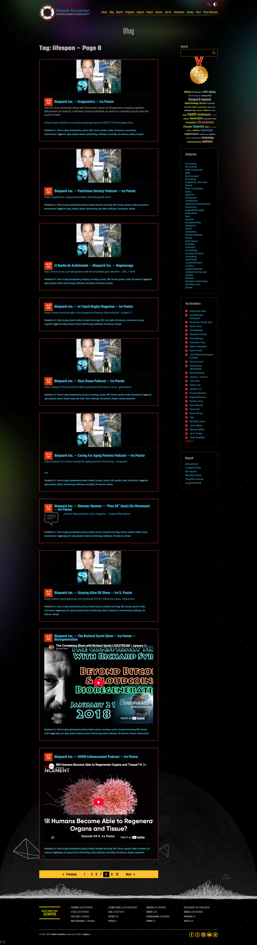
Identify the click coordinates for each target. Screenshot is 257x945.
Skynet (188, 185)
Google (185, 115)
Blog (111, 12)
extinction (199, 111)
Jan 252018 (48, 306)
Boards (119, 12)
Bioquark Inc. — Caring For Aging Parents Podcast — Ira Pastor (99, 456)
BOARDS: (187, 912)
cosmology (94, 279)
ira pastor (191, 122)
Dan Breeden (196, 330)
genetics (104, 130)
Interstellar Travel (210, 119)
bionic (188, 228)
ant (46, 472)
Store (198, 12)
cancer (194, 107)
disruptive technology (103, 205)
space (188, 138)
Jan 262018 (48, 265)
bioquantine (207, 95)
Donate (158, 12)
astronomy (190, 207)
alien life (189, 194)
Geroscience (191, 464)
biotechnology (91, 134)
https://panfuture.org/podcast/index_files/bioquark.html (77, 197)
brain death (102, 209)
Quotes (190, 12)
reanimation (130, 399)
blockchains (191, 241)
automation (191, 213)
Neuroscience (213, 127)
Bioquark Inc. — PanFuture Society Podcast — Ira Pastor (95, 191)
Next (128, 874)
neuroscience (131, 130)
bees (187, 216)
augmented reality (194, 210)
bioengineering (75, 130)
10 (117, 874)
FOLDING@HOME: (152, 917)
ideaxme (186, 119)
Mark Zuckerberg (194, 188)
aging (66, 130)
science (141, 320)
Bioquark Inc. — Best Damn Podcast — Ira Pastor (89, 381)
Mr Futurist (191, 471)
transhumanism (50, 134)
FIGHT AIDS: (75, 917)
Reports (140, 12)
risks (206, 134)
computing (190, 256)
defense (189, 278)
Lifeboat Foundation (58, 934)
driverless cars (192, 284)
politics (189, 131)
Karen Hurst (196, 350)
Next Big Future (193, 475)
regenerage (206, 130)
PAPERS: (111, 921)
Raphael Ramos (198, 397)
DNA (90, 130)
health (110, 130)
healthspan (102, 134)
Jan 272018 (48, 191)
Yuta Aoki (195, 381)
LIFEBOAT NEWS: (114, 908)
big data (189, 219)
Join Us (168, 12)
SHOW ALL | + (189, 441)
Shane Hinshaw (198, 393)
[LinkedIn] (203, 934)
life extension (119, 130)
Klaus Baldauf (197, 372)
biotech (82, 134)
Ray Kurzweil (192, 176)
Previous (71, 874)
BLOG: (110, 912)
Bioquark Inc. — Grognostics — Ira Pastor (84, 102)
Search (213, 52)
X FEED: (73, 912)
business (85, 395)
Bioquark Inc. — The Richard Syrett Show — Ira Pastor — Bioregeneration (94, 637)
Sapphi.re (86, 934)
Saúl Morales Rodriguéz (196, 317)
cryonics (85, 130)
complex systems (194, 253)
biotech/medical (88, 205)
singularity (48, 324)
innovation (142, 849)
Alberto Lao (196, 389)
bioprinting (190, 231)
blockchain (211, 103)
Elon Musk (190, 179)
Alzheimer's (198, 92)
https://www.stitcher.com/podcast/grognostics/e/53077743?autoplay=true (88, 122)
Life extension (123, 134)
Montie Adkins (197, 429)
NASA (207, 127)
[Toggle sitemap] (209, 4)
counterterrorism (193, 262)
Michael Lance (197, 421)
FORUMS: (149, 921)
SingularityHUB (193, 483)
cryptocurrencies (193, 268)
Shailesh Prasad (198, 334)
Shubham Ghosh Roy (201, 322)
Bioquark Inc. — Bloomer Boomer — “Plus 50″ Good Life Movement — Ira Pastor (102, 507)
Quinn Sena (196, 326)
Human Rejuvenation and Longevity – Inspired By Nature (97, 513)
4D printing (191, 166)
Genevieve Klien (198, 311)
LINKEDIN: (150, 908)
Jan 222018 (48, 638)
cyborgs (189, 275)
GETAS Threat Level (50, 913)
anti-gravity (191, 197)
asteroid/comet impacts (197, 203)
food (106, 320)
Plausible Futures (194, 479)
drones (188, 287)
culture (209, 107)
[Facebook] (191, 934)
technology (208, 138)
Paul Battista (196, 338)
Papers (149, 12)
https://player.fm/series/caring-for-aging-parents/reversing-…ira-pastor (85, 461)
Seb (192, 417)
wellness (207, 142)
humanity (214, 115)
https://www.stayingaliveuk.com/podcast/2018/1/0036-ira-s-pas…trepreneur (89, 598)
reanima (122, 399)
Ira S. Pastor (57, 130)
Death (87, 399)
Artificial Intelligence (194, 96)
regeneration (139, 853)
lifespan (132, 134)
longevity (140, 134)
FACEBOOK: (75, 908)
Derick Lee (195, 385)
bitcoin (98, 730)
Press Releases (210, 12)
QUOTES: (187, 921)
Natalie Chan (196, 401)
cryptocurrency (202, 107)
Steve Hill (194, 409)
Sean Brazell (196, 405)
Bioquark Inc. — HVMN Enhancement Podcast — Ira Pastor (96, 757)
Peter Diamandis (194, 169)
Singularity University (196, 182)
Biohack (73, 734)
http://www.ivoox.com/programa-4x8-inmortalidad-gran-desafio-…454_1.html (89, 271)
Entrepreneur (113, 611)
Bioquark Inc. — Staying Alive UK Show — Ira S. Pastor (93, 593)
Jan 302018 (48, 102)
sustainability (196, 138)
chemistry (190, 247)
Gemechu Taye (197, 342)
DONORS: (149, 912)
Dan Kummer (196, 361)
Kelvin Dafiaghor (198, 346)
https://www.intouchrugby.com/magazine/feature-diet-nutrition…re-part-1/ (88, 312)
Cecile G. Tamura (198, 377)
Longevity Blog (193, 467)
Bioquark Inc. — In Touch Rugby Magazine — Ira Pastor (93, 307)
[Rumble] (215, 934)
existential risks (190, 111)
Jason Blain (196, 425)
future (206, 110)
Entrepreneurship (125, 611)
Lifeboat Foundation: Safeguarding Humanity (64, 12)
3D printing (191, 163)
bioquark (75, 134)
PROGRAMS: (188, 917)
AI (192, 92)
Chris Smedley (197, 437)
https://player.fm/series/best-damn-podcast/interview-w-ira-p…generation (87, 386)
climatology (191, 250)
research (201, 134)
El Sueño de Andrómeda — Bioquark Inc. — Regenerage (93, 266)
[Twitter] (197, 934)
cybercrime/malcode (196, 272)
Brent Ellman (196, 413)
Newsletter (179, 12)
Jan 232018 (48, 508)
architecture (191, 200)
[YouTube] (209, 934)
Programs (129, 12)
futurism (96, 130)
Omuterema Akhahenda (196, 367)
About (104, 12)
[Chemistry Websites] (199, 71)
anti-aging (67, 134)
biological (85, 279)
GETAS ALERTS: (189, 908)
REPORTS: (112, 917)
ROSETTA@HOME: (77, 921)
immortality (112, 134)
